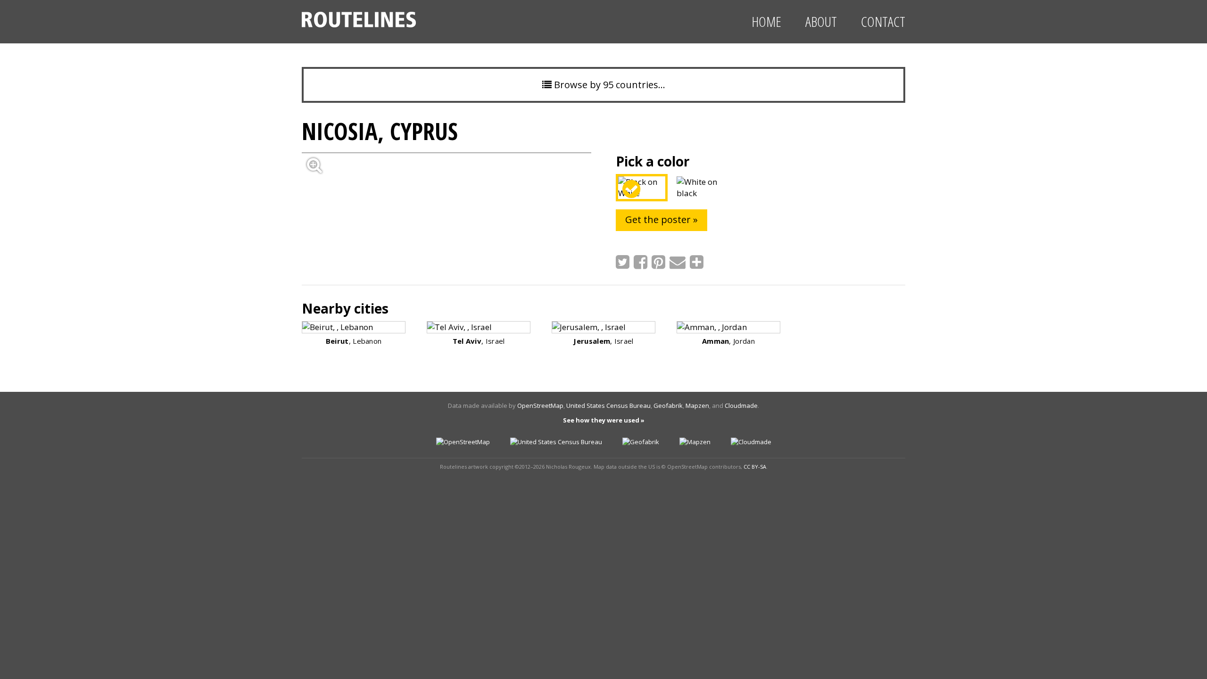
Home (766, 21)
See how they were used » (604, 420)
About (821, 21)
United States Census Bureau (608, 405)
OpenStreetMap (540, 405)
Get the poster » (661, 219)
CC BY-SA (755, 466)
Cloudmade (741, 405)
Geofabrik (668, 405)
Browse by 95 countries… (608, 84)
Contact (883, 21)
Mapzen (697, 405)
